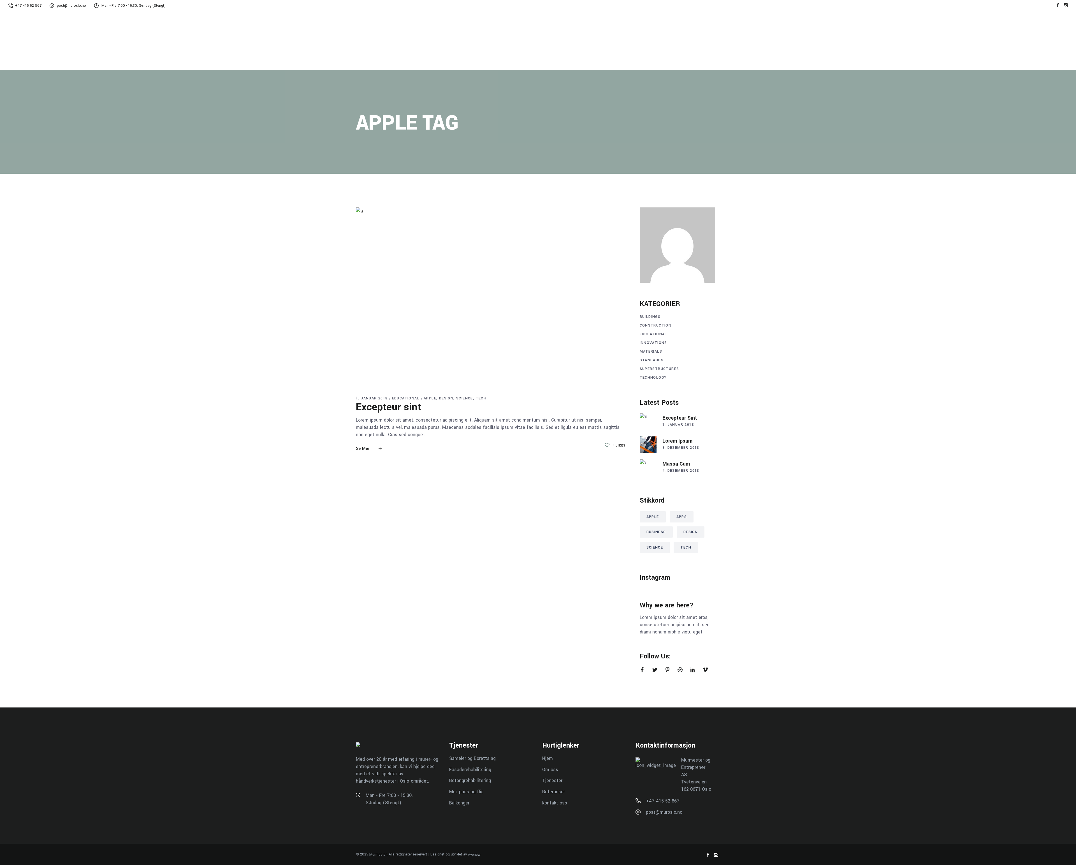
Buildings (650, 316)
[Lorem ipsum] (648, 444)
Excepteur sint (388, 407)
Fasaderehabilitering (470, 769)
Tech (481, 398)
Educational (405, 398)
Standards (652, 360)
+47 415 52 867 (28, 5)
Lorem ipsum (677, 441)
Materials (651, 351)
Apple (430, 398)
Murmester (378, 854)
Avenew (474, 854)
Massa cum (676, 464)
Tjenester (552, 780)
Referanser (553, 791)
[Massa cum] (648, 467)
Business (656, 532)
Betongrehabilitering (470, 780)
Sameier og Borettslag (472, 758)
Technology (653, 377)
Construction (656, 325)
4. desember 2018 (680, 470)
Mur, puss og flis (466, 791)
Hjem (547, 758)
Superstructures (659, 368)
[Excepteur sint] (491, 296)
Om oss (550, 769)
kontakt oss (554, 802)
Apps (681, 516)
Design (446, 398)
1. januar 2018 (372, 398)
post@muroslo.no (71, 5)
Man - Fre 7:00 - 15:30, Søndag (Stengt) (133, 5)
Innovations (653, 342)
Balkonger (459, 802)
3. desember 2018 (680, 447)
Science (464, 398)
